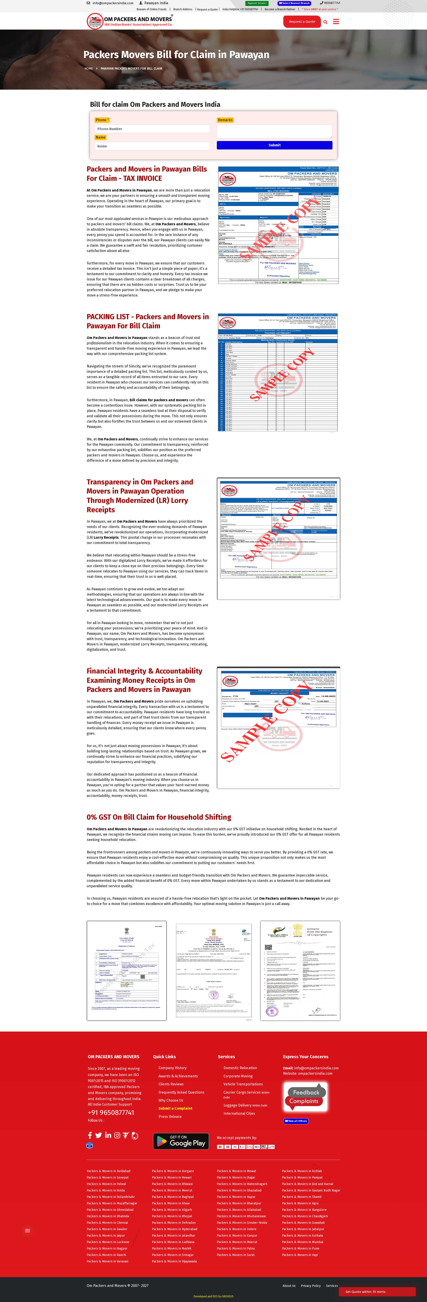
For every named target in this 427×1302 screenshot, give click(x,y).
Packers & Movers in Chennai (107, 1223)
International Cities (239, 1113)
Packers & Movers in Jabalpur (303, 1229)
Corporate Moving (238, 1076)
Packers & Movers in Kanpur (237, 1236)
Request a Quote (207, 9)
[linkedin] (108, 1136)
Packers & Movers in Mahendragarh (242, 1184)
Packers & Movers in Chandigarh (305, 1216)
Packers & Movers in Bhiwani (172, 1184)
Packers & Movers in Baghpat (173, 1197)
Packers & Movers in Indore (236, 1229)
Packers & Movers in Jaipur (106, 1236)
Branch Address (182, 9)
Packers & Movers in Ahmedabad (110, 1210)
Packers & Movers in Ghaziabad (239, 1190)
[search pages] (324, 21)
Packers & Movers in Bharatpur (239, 1203)
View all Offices (297, 1121)
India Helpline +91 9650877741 (240, 9)
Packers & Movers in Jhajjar (236, 1177)
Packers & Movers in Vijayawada (174, 1261)
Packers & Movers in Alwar (171, 1203)
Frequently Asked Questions (181, 1092)
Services (332, 1286)
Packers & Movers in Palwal (106, 1184)
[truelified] (126, 1136)
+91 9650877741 (111, 1112)
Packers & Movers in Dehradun (174, 1223)
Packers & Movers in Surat (235, 1255)
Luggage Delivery (245, 1105)
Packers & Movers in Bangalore (304, 1210)
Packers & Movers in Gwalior (107, 1229)
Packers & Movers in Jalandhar (173, 1236)
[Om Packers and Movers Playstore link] (181, 1141)
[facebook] (90, 1136)
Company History (173, 1068)
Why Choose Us (171, 1100)
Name (100, 137)
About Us (289, 1286)
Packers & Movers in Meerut (172, 1190)
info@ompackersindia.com (316, 1068)
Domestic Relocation (240, 1068)
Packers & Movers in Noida (106, 1190)
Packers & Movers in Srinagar (173, 1255)
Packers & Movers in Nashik (171, 1248)
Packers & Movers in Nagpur (107, 1248)
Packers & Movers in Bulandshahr (111, 1197)
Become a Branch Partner (280, 9)
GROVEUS (228, 1296)
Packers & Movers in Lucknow (108, 1242)
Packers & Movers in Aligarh (172, 1210)
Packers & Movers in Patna (236, 1248)
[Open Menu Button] (336, 22)
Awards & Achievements (178, 1076)
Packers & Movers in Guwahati (303, 1223)
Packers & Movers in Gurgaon (173, 1171)
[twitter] (98, 1136)
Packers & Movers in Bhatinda (108, 1216)
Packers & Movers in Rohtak (302, 1171)
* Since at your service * (320, 9)
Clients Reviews (171, 1084)
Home (89, 69)
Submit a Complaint (175, 1108)
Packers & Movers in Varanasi (107, 1261)
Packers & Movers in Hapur (236, 1197)
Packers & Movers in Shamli (302, 1197)
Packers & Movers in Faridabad (108, 1171)
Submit (275, 145)
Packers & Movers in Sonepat (108, 1177)
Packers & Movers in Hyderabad (174, 1229)
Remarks (225, 120)
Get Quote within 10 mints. (367, 1292)
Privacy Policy (311, 1286)
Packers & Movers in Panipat (302, 1177)
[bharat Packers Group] (136, 1136)
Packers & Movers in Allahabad (239, 1210)
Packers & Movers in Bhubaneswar (241, 1216)
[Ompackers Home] (130, 21)
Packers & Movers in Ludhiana (173, 1242)
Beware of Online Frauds (152, 9)
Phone (102, 120)
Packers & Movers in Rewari (171, 1177)
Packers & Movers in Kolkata (302, 1236)
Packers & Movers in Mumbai (302, 1242)
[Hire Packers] (90, 1146)
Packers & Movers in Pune (300, 1248)
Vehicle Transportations (243, 1084)
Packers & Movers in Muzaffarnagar (112, 1203)
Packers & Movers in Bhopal (172, 1216)
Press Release (170, 1117)
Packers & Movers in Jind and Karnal (307, 1184)
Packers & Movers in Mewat (236, 1171)
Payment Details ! (257, 3)
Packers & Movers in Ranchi (106, 1255)
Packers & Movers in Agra (300, 1203)
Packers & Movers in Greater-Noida (242, 1223)
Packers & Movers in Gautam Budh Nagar (311, 1190)
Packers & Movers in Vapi (300, 1255)
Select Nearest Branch (296, 3)
